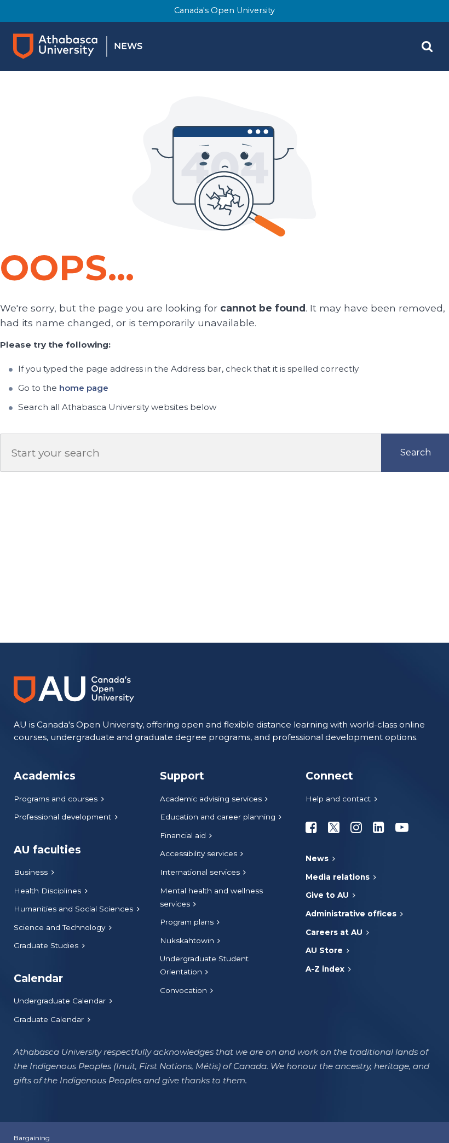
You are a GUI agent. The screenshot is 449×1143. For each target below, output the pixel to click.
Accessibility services (198, 853)
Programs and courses (55, 798)
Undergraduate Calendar (60, 1000)
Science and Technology (59, 927)
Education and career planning (217, 816)
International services (200, 872)
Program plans (187, 921)
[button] (427, 46)
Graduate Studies (46, 945)
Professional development (62, 816)
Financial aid (183, 835)
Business (31, 872)
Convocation (183, 990)
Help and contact (338, 798)
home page (83, 388)
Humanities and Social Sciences (73, 908)
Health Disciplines (47, 890)
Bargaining (32, 1138)
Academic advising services (211, 798)
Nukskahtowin (187, 940)
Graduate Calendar (49, 1019)
